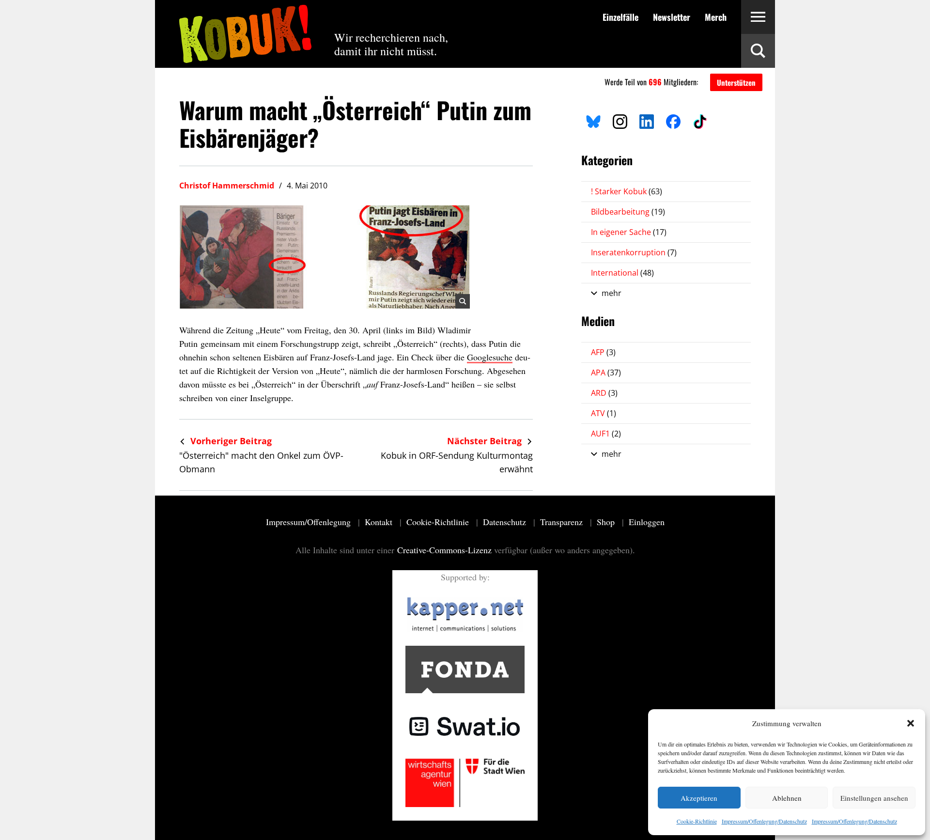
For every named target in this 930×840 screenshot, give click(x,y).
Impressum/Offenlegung (309, 522)
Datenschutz (505, 522)
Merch (716, 17)
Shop (607, 522)
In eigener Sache (628, 232)
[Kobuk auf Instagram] (620, 120)
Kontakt (380, 522)
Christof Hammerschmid (226, 185)
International (622, 272)
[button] (910, 723)
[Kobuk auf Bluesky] (593, 120)
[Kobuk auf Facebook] (673, 120)
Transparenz (562, 522)
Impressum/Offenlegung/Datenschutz (764, 821)
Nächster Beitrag (485, 441)
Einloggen (647, 522)
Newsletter (671, 17)
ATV (603, 413)
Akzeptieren (699, 798)
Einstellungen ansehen (874, 798)
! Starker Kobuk (626, 191)
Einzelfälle (620, 17)
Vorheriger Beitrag (230, 441)
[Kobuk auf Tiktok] (700, 120)
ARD (604, 393)
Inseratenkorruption (634, 252)
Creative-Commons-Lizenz (444, 550)
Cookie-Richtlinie (697, 821)
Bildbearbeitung (628, 211)
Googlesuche (489, 357)
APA (606, 372)
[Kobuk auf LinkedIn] (647, 120)
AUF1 (606, 433)
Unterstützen (736, 82)
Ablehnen (787, 798)
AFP (603, 352)
